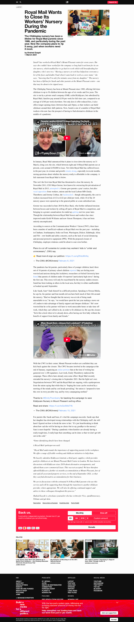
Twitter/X (98, 585)
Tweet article (37, 503)
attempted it (55, 188)
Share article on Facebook (50, 503)
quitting (75, 212)
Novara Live (73, 599)
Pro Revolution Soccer (52, 599)
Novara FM (46, 593)
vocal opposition (40, 191)
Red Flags (72, 593)
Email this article (64, 503)
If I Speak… (47, 581)
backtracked (68, 194)
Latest (71, 581)
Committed (47, 587)
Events (19, 587)
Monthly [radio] (79, 513)
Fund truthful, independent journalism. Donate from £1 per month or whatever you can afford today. (39, 517)
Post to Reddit (75, 503)
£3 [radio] (70, 518)
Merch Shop (21, 591)
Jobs (18, 594)
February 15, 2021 (67, 410)
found (35, 276)
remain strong (71, 171)
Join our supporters (109, 613)
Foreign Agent (48, 589)
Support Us (113, 2)
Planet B (46, 591)
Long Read (72, 591)
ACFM (44, 583)
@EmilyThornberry (51, 398)
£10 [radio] (82, 518)
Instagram (98, 583)
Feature (71, 583)
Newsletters (22, 585)
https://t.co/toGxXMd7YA (61, 406)
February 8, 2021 (66, 261)
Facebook (98, 591)
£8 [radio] (76, 518)
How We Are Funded (25, 589)
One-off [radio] (103, 513)
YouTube (97, 581)
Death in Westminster (52, 585)
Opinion (71, 587)
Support (20, 583)
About (19, 581)
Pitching (20, 593)
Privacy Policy (61, 620)
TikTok (97, 587)
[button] (17, 2)
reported (73, 270)
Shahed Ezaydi (34, 52)
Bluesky (97, 589)
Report (71, 589)
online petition (63, 369)
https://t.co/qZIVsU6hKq (77, 256)
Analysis (71, 585)
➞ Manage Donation (25, 598)
